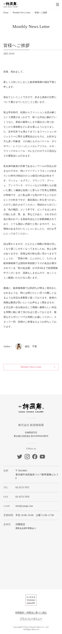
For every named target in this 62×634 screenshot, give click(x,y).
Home (5, 12)
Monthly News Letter (21, 12)
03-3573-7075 (22, 487)
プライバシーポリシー (31, 618)
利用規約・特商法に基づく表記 (31, 612)
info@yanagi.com (24, 506)
